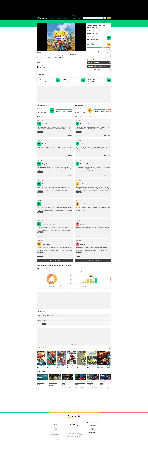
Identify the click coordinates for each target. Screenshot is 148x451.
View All (48, 105)
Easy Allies (43, 164)
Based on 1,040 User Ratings (92, 46)
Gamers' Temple (45, 184)
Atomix (42, 144)
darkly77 (81, 244)
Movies (58, 18)
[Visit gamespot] (92, 426)
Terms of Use (55, 436)
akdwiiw (81, 144)
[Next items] (110, 348)
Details (39, 311)
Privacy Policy (55, 432)
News (80, 18)
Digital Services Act (55, 434)
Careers (55, 429)
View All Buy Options (98, 69)
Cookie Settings (55, 439)
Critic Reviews (41, 105)
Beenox (76, 54)
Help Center (55, 427)
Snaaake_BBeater (84, 164)
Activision (108, 21)
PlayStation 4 (69, 135)
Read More (40, 132)
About (55, 424)
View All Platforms (97, 30)
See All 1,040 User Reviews (93, 260)
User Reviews (79, 105)
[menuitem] (51, 18)
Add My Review (98, 56)
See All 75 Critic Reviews (55, 260)
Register (109, 18)
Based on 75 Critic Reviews (92, 39)
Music (73, 18)
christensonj (82, 184)
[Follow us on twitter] (78, 425)
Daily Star (43, 124)
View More (51, 286)
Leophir (81, 224)
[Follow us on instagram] (74, 425)
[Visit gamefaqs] (92, 433)
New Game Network (46, 204)
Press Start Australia (46, 224)
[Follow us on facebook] (70, 425)
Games (51, 18)
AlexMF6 (81, 204)
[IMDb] (80, 435)
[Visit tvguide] (92, 429)
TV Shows (66, 18)
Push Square (44, 244)
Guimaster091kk (84, 124)
